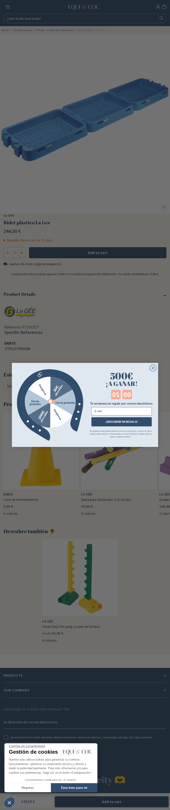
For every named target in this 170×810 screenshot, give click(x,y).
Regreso (28, 787)
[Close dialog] (153, 368)
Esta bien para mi (74, 787)
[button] (9, 802)
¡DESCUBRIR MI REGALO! (121, 421)
